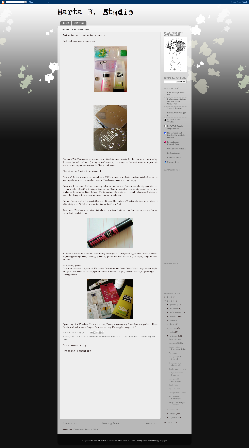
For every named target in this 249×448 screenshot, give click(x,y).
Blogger (163, 441)
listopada (174, 308)
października (176, 312)
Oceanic (143, 337)
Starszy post (150, 423)
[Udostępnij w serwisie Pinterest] (102, 332)
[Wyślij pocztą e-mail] (91, 332)
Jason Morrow (128, 441)
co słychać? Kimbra (177, 393)
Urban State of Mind (176, 149)
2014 (169, 297)
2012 (169, 423)
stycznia (174, 418)
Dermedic (93, 337)
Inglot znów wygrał (177, 369)
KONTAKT (79, 23)
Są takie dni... (175, 389)
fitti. (121, 337)
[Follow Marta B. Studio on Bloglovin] (175, 71)
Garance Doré (173, 162)
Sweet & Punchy (174, 108)
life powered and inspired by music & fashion (176, 135)
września (174, 316)
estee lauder (104, 337)
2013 (169, 301)
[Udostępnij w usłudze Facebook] (99, 332)
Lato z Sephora (176, 339)
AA (72, 337)
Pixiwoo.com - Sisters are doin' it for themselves (176, 101)
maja (172, 332)
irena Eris (128, 337)
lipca (172, 324)
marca (172, 410)
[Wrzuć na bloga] (94, 332)
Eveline (114, 337)
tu (117, 254)
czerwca (173, 328)
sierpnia (174, 320)
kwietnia (174, 336)
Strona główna (110, 423)
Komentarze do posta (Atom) (86, 429)
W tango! (173, 353)
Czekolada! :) (174, 385)
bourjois (84, 337)
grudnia (173, 305)
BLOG (66, 23)
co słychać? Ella (176, 343)
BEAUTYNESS (174, 158)
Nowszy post (70, 423)
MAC (136, 337)
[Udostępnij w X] (97, 332)
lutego (173, 414)
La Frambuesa (173, 153)
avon (78, 337)
